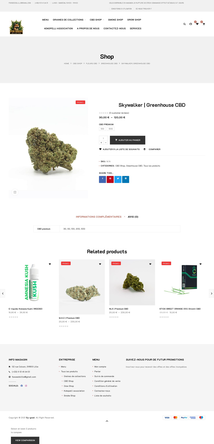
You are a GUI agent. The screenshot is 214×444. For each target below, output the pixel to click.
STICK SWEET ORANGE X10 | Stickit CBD (180, 308)
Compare (49, 272)
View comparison (25, 440)
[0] (203, 24)
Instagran (26, 386)
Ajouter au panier (129, 140)
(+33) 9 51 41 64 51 (41, 3)
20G (78, 228)
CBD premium (106, 124)
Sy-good (30, 417)
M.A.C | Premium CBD (69, 318)
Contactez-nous (102, 390)
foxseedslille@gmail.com (20, 3)
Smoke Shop (69, 395)
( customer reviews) (119, 112)
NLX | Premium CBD (118, 308)
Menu (63, 366)
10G (73, 228)
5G (68, 228)
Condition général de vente (107, 381)
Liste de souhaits (102, 395)
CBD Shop (77, 63)
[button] (15, 192)
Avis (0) (133, 216)
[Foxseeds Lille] (16, 22)
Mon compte (100, 366)
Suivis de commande (104, 376)
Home (66, 63)
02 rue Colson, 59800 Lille (25, 366)
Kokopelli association (74, 390)
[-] (105, 143)
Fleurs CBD (91, 63)
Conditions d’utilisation (105, 386)
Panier (97, 371)
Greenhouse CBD (109, 63)
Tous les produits (151, 165)
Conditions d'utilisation (121, 9)
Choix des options (49, 283)
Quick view (49, 278)
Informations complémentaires (98, 216)
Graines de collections (75, 376)
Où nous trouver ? (144, 9)
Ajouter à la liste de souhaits (121, 149)
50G (83, 228)
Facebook (22, 386)
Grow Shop (69, 386)
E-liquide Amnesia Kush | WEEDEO (25, 308)
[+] (101, 143)
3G (64, 228)
